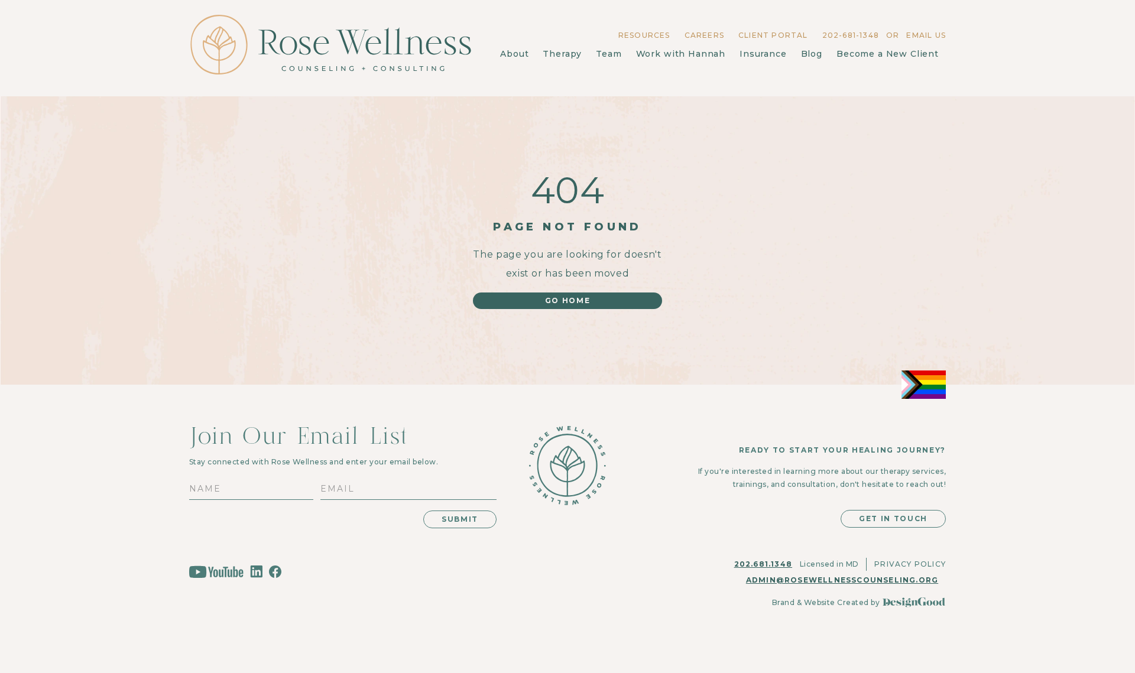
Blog (811, 53)
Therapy (562, 53)
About (514, 53)
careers (704, 35)
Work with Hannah (680, 53)
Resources (644, 35)
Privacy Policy (910, 564)
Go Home (568, 300)
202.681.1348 (763, 564)
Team (608, 53)
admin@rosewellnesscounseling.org (842, 580)
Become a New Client (887, 53)
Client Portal (773, 35)
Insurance (763, 53)
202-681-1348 (850, 35)
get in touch (893, 518)
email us (926, 35)
